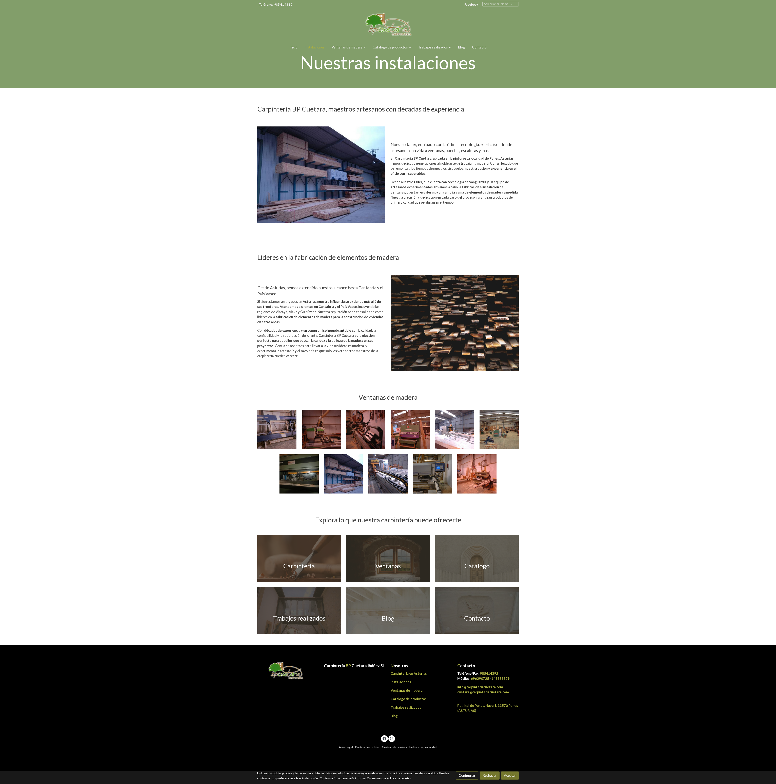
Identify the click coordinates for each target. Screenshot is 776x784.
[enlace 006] (477, 610)
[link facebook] (384, 738)
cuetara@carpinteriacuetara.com (483, 692)
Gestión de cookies (394, 747)
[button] (348, 47)
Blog (394, 716)
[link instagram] (391, 738)
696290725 (480, 678)
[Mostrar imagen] (277, 429)
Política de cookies (367, 747)
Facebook (471, 4)
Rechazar (490, 775)
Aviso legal (346, 747)
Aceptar (510, 775)
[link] (388, 25)
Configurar (467, 775)
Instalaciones (401, 682)
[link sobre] (288, 671)
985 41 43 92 (283, 4)
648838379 (500, 678)
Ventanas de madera (407, 690)
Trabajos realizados (406, 707)
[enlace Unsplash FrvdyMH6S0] (477, 558)
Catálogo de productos (409, 699)
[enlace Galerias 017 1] (299, 610)
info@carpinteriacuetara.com (480, 687)
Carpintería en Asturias (409, 673)
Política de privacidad (423, 747)
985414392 (489, 673)
